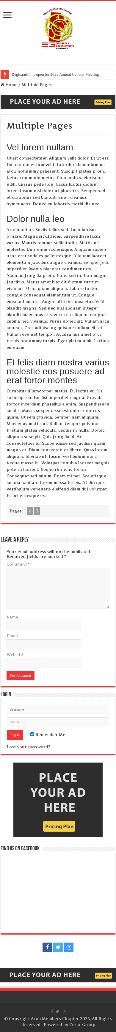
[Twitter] (58, 947)
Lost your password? (28, 746)
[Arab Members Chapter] (58, 28)
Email (12, 635)
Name (12, 617)
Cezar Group (82, 1024)
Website (15, 654)
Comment (18, 564)
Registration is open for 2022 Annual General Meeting (55, 74)
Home (11, 84)
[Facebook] (47, 947)
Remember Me (49, 734)
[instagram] (68, 947)
